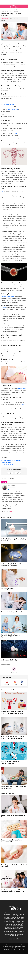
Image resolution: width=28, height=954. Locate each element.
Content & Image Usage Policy (8, 946)
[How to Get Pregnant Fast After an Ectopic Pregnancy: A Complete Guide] (14, 879)
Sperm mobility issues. (8, 104)
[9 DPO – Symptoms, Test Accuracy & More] (14, 804)
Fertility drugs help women (8, 296)
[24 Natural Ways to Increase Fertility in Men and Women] (14, 776)
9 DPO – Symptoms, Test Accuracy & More (13, 816)
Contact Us (14, 947)
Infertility (15, 9)
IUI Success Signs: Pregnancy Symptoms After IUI (10, 762)
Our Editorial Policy (9, 478)
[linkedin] (9, 489)
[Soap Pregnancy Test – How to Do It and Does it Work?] (14, 854)
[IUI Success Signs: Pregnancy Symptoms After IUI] (14, 751)
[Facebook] (10, 939)
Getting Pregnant (8, 9)
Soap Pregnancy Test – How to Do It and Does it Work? (14, 866)
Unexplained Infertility (6, 462)
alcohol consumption (13, 109)
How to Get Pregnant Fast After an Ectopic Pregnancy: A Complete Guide (13, 891)
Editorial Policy (19, 944)
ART (2, 191)
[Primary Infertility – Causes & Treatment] (14, 31)
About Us (23, 946)
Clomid (4, 307)
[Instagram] (14, 939)
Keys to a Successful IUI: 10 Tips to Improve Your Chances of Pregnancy (12, 737)
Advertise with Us (18, 946)
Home (2, 9)
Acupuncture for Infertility (7, 464)
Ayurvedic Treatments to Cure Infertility (11, 460)
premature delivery (21, 388)
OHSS (23, 404)
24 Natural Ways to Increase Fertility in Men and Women (13, 787)
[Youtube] (17, 939)
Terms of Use (14, 944)
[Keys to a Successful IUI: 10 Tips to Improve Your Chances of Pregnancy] (14, 726)
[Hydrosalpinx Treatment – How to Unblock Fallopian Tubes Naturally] (14, 701)
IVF (17, 202)
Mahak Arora (5, 18)
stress (19, 350)
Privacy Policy (8, 944)
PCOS (15, 133)
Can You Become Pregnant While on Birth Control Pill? (12, 841)
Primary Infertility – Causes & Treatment (11, 14)
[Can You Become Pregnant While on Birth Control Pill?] (14, 829)
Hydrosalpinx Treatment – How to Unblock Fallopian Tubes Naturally (12, 712)
